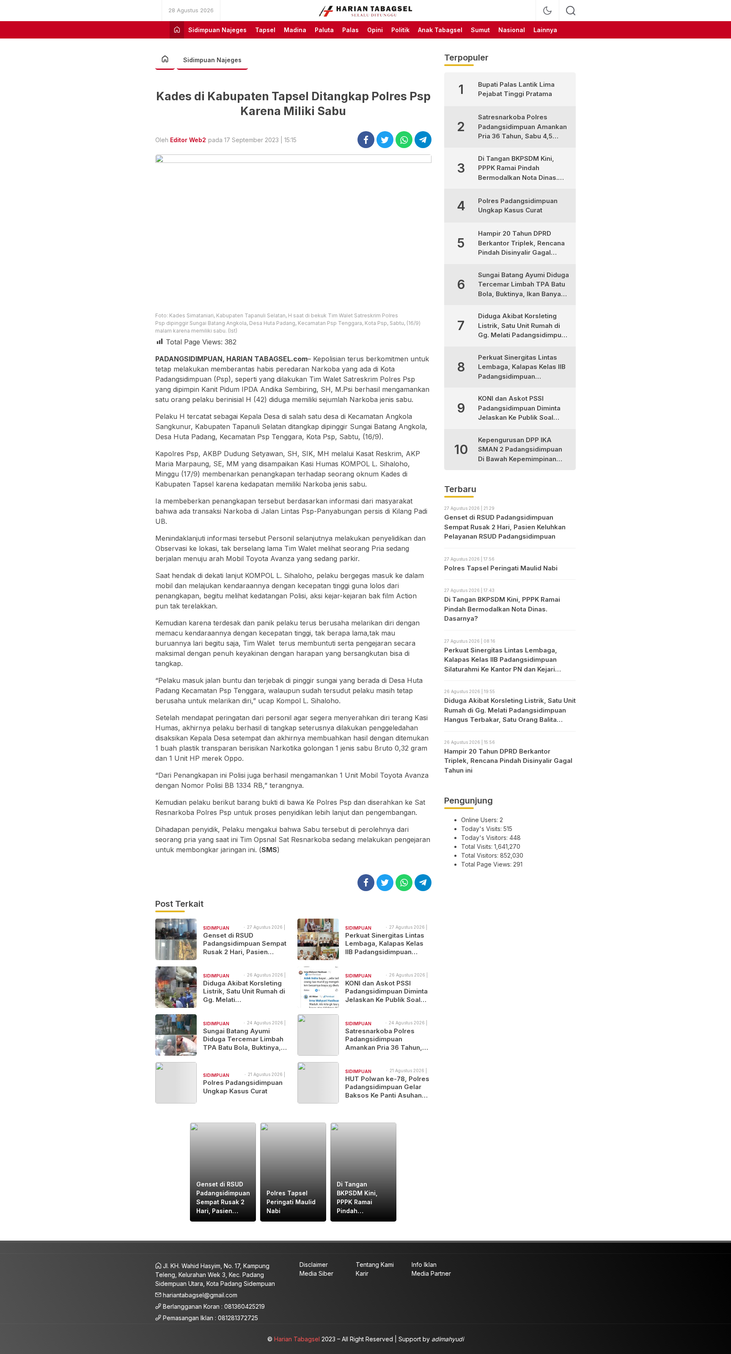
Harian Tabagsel (297, 1339)
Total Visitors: (480, 855)
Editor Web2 (188, 139)
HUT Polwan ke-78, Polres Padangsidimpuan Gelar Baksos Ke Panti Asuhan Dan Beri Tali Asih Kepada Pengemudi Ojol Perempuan (387, 1087)
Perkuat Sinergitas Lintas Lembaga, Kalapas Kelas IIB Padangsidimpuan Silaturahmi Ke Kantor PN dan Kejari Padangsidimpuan (384, 943)
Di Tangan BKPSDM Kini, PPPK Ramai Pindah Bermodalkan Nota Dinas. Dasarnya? (357, 1198)
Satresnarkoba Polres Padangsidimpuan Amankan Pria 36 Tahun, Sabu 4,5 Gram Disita (383, 1039)
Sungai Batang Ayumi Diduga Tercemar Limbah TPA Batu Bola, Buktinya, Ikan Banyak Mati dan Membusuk (243, 1039)
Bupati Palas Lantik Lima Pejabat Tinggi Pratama (516, 89)
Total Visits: (477, 846)
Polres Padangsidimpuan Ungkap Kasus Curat (243, 1087)
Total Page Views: (487, 864)
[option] (223, 1172)
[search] (571, 10)
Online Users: (480, 819)
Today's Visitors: (485, 837)
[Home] (177, 30)
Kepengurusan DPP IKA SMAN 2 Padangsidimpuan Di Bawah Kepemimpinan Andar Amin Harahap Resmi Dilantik (522, 450)
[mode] (547, 10)
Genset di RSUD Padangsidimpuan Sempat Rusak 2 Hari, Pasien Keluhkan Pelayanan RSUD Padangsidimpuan (244, 943)
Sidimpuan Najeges (212, 59)
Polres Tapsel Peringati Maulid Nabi (291, 1201)
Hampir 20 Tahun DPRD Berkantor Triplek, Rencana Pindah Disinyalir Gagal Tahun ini (521, 243)
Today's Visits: (482, 828)
